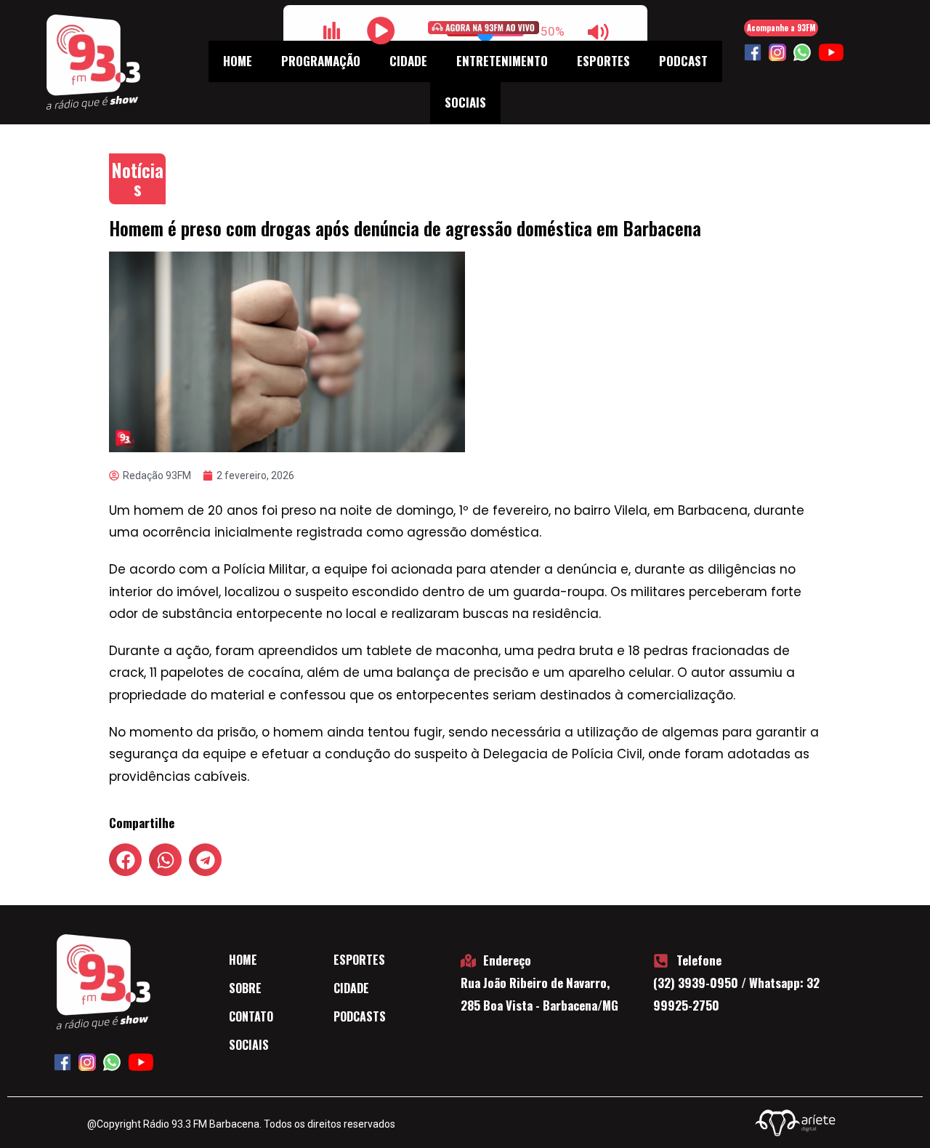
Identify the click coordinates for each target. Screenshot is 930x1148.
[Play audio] (381, 30)
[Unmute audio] (598, 32)
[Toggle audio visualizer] (332, 31)
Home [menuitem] (237, 61)
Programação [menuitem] (320, 61)
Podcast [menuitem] (683, 61)
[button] (125, 859)
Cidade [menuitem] (408, 61)
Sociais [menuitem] (465, 102)
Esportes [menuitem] (603, 61)
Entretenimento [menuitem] (502, 61)
